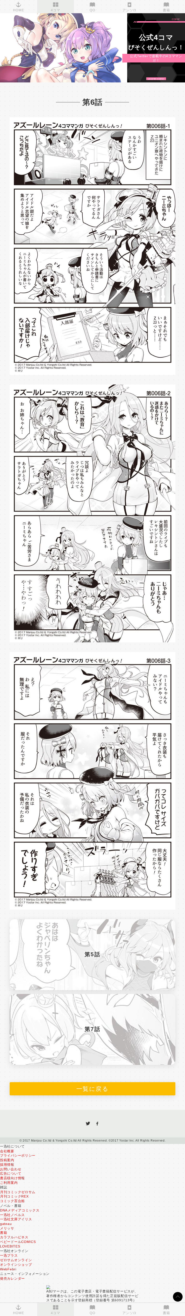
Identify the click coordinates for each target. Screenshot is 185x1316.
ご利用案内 (9, 1183)
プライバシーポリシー (17, 1155)
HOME (18, 1313)
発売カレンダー (12, 1278)
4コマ (55, 1313)
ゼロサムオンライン (16, 1260)
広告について (10, 1173)
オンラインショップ (16, 1264)
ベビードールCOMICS (18, 1242)
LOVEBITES (10, 1246)
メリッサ (7, 1228)
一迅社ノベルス (12, 1215)
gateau (6, 1224)
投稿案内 (7, 1160)
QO (92, 1313)
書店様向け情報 (12, 1178)
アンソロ (129, 1313)
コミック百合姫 (12, 1201)
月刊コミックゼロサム (17, 1192)
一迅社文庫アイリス (16, 1219)
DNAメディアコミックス (20, 1210)
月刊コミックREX (14, 1196)
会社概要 (7, 1151)
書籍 (166, 1313)
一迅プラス (9, 1255)
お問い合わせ (10, 1169)
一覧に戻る (92, 1089)
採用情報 (7, 1165)
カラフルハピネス (14, 1237)
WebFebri (8, 1269)
